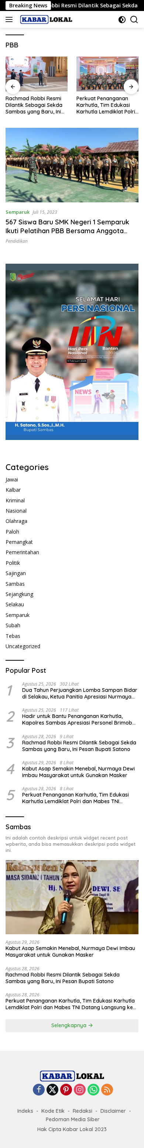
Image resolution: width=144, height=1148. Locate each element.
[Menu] (11, 19)
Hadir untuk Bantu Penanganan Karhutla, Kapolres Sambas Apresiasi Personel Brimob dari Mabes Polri (77, 719)
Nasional (16, 510)
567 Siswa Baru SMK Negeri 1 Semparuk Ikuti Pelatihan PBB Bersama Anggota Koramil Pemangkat (67, 230)
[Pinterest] (66, 1090)
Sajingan (16, 573)
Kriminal (15, 500)
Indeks (25, 1111)
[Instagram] (80, 1090)
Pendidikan (17, 241)
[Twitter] (52, 1090)
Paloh (12, 531)
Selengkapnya (69, 1025)
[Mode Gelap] (122, 20)
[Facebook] (39, 1090)
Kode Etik (53, 1111)
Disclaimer (113, 1111)
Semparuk (18, 212)
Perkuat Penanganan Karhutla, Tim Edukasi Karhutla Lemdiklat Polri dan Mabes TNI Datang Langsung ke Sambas (105, 105)
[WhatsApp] (93, 1090)
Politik (13, 562)
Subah (13, 625)
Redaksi (82, 1111)
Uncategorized (23, 646)
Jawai (12, 479)
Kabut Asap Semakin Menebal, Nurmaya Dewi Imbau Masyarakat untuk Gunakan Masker (78, 772)
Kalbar (13, 489)
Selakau (15, 604)
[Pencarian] (134, 20)
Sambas (15, 583)
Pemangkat (19, 541)
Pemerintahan (22, 552)
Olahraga (16, 520)
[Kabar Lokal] (45, 19)
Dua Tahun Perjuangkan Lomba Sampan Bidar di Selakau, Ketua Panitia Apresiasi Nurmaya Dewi (79, 693)
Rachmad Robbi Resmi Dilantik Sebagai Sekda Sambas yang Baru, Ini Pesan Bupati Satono (34, 105)
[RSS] (107, 1090)
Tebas (13, 635)
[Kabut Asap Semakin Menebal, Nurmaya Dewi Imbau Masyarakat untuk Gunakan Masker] (72, 897)
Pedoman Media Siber (73, 1119)
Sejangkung (19, 594)
